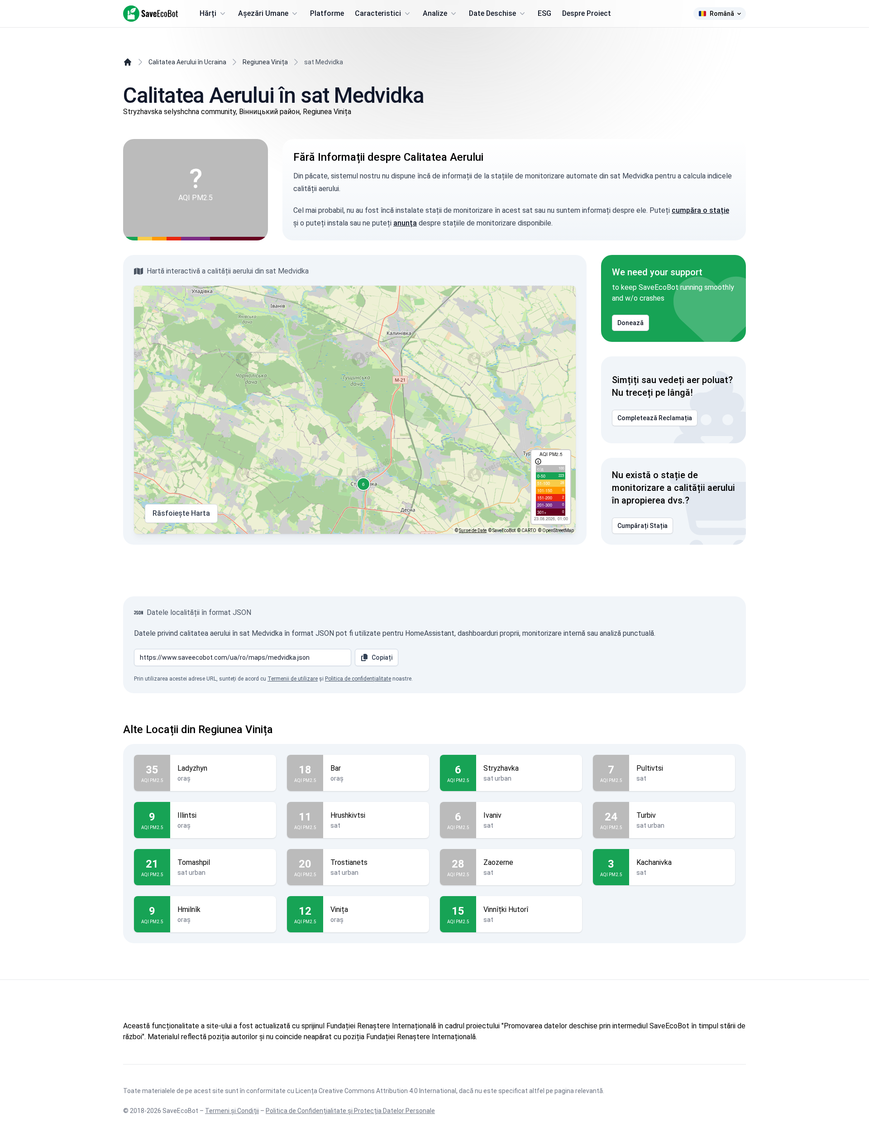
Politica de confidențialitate (358, 679)
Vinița (339, 909)
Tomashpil (193, 862)
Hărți (208, 13)
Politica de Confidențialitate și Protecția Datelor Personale (350, 1110)
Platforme (327, 13)
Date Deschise (492, 13)
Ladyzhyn (192, 768)
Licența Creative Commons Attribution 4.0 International (376, 1090)
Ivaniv (492, 815)
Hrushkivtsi (347, 815)
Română (722, 13)
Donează (630, 322)
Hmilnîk (189, 909)
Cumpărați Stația (642, 525)
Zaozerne (498, 862)
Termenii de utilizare (292, 679)
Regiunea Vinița (265, 62)
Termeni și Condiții (232, 1110)
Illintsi (186, 815)
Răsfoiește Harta (181, 513)
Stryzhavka (501, 768)
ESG (544, 13)
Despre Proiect (586, 13)
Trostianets (349, 862)
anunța (405, 223)
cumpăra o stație (700, 210)
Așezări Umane (263, 13)
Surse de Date (473, 530)
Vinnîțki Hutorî (505, 909)
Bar (335, 768)
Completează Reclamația (654, 418)
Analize (435, 13)
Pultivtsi (649, 768)
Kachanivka (654, 862)
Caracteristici (378, 13)
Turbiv (646, 815)
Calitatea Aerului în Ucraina (187, 62)
